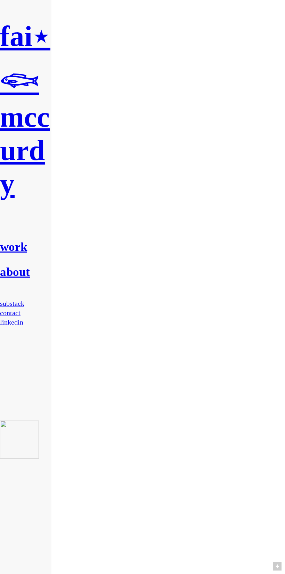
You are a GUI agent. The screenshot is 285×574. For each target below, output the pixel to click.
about (15, 272)
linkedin (11, 322)
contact (10, 313)
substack (12, 303)
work (13, 247)
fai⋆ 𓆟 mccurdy (25, 110)
